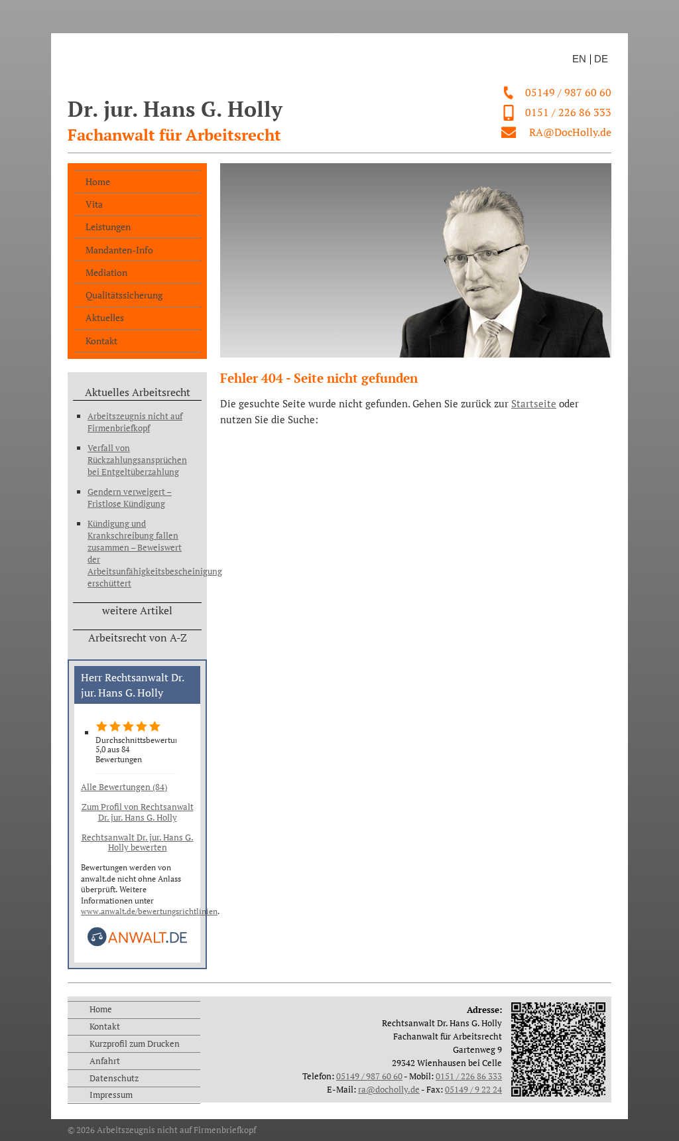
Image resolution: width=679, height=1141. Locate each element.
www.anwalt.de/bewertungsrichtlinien (149, 911)
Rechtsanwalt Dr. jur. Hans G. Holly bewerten (138, 842)
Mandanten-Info (119, 249)
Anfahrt (105, 1061)
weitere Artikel (137, 610)
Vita (94, 204)
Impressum (111, 1095)
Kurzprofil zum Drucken (135, 1043)
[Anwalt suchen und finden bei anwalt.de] (137, 943)
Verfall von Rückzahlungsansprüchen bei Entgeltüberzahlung (136, 460)
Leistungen (108, 226)
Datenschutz (114, 1078)
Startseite (533, 403)
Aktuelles (105, 317)
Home (98, 181)
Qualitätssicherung (124, 295)
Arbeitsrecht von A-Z (137, 637)
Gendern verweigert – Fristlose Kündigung (130, 497)
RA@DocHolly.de (570, 132)
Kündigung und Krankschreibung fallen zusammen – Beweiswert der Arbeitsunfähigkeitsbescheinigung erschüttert (136, 553)
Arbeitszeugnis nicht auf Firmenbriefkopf (135, 422)
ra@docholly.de (389, 1089)
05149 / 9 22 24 (473, 1089)
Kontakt (101, 340)
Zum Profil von (138, 812)
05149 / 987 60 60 (568, 92)
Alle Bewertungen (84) (124, 787)
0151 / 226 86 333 (568, 112)
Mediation (106, 272)
